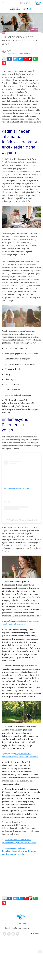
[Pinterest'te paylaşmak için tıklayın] (25, 59)
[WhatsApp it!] (35, 59)
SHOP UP (27, 3)
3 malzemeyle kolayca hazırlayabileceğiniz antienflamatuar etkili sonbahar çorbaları (19, 851)
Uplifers (10, 51)
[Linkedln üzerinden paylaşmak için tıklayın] (20, 59)
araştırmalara (8, 95)
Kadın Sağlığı (23, 30)
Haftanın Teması (9, 30)
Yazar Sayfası (33, 934)
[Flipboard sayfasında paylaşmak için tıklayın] (30, 59)
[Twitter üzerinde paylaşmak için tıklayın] (15, 59)
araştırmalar (8, 107)
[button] (3, 3)
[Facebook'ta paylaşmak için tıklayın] (9, 59)
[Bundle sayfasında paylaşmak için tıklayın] (4, 63)
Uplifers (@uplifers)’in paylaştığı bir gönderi (22, 520)
